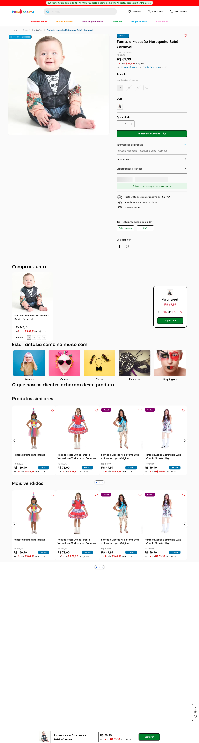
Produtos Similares (22, 37)
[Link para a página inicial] (15, 30)
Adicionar (83, 343)
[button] (120, 106)
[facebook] (119, 249)
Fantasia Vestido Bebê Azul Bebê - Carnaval (122, 321)
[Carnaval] (22, 21)
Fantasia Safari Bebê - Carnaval (79, 321)
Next (148, 311)
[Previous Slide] (14, 451)
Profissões (37, 30)
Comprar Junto (170, 325)
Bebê (25, 30)
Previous (55, 311)
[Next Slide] (185, 451)
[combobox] (80, 11)
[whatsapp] (127, 249)
